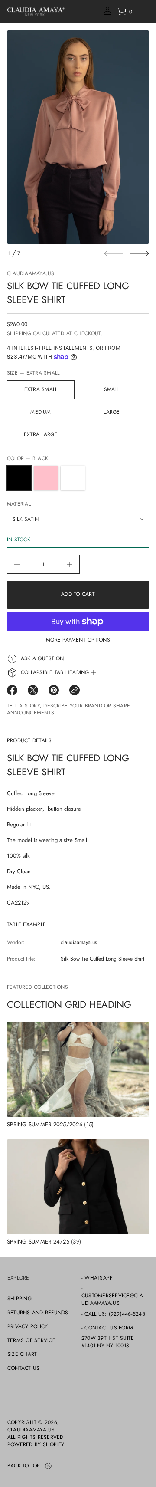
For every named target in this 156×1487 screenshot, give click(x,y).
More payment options (78, 639)
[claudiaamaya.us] (36, 11)
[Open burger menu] (146, 11)
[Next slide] (139, 253)
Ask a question (42, 658)
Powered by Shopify (35, 1444)
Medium (40, 412)
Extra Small (41, 389)
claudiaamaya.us (31, 273)
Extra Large (41, 434)
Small (112, 389)
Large (112, 412)
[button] (124, 11)
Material (19, 504)
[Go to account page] (107, 13)
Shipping (19, 333)
